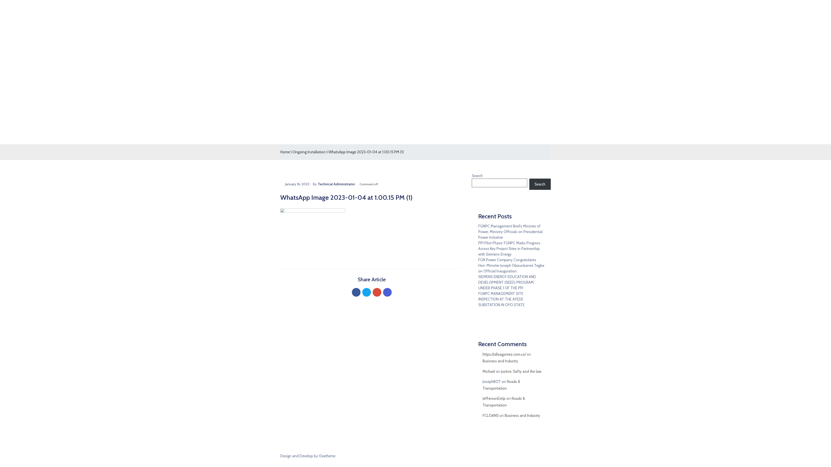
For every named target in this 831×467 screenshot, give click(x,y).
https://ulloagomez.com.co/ (504, 354)
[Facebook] (356, 292)
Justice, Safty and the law (521, 371)
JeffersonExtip (494, 398)
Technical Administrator (336, 184)
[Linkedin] (387, 292)
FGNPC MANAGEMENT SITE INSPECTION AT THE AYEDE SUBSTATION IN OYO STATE (501, 299)
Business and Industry (500, 361)
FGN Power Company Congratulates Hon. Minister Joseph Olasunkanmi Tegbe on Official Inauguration (511, 265)
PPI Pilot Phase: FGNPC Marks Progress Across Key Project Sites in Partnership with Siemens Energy (509, 248)
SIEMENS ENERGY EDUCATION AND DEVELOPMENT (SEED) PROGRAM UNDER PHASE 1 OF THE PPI (507, 282)
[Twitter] (366, 292)
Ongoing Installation (309, 152)
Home (285, 152)
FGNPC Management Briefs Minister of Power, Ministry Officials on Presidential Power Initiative (510, 232)
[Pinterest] (377, 292)
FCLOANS (491, 415)
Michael (489, 371)
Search (477, 176)
